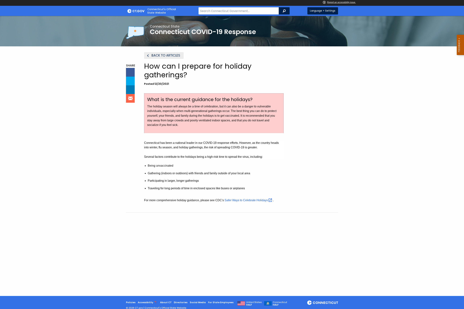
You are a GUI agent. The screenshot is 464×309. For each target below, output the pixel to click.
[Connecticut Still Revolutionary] (322, 302)
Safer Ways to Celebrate (247, 200)
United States (254, 303)
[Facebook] (130, 72)
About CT (166, 302)
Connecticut (280, 303)
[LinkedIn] (130, 89)
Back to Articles (166, 55)
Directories (180, 302)
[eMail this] (130, 98)
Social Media (198, 302)
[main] (232, 156)
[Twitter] (130, 81)
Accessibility (145, 302)
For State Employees (220, 302)
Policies (130, 302)
